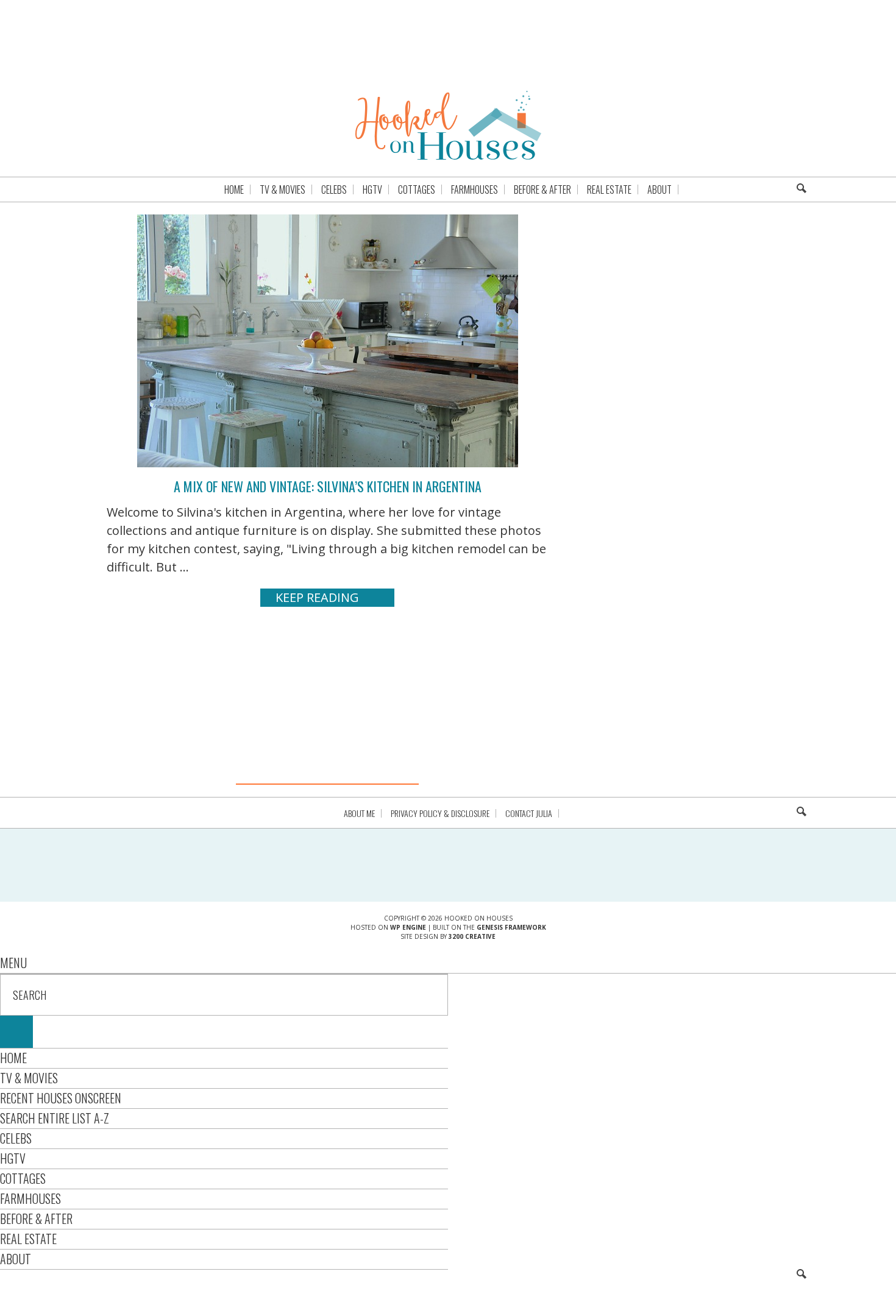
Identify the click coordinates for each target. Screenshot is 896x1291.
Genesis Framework (511, 927)
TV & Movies (29, 1078)
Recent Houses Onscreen (60, 1098)
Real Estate (28, 1238)
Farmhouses (30, 1198)
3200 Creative (472, 936)
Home (13, 1058)
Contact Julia (528, 813)
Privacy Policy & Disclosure (440, 813)
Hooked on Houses (448, 124)
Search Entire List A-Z (54, 1118)
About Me (359, 813)
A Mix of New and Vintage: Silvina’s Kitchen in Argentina (328, 486)
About (15, 1259)
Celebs (16, 1138)
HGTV (13, 1158)
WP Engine (408, 927)
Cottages (23, 1178)
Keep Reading (317, 597)
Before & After (36, 1218)
